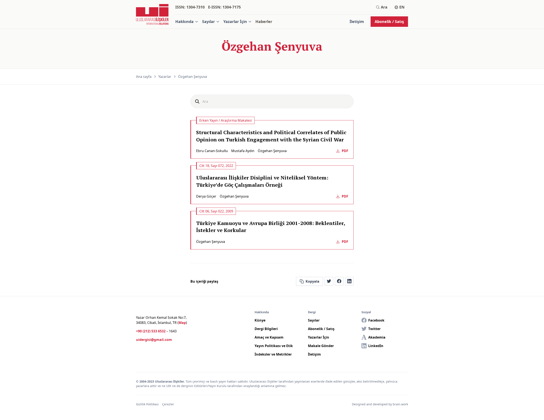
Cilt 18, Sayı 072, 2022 (216, 165)
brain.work (400, 404)
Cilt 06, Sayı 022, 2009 (216, 211)
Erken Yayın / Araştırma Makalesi (225, 120)
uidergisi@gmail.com (154, 339)
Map (182, 322)
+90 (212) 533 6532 (151, 331)
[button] (187, 21)
